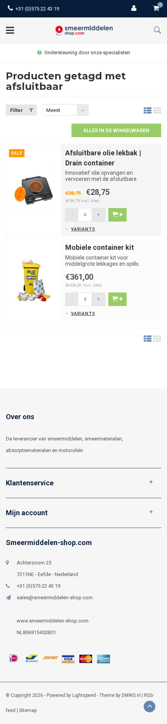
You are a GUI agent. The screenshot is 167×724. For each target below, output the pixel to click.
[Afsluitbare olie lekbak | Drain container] (33, 190)
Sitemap (28, 710)
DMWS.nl (131, 695)
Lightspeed (84, 695)
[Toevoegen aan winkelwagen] (117, 215)
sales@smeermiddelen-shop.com (55, 597)
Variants (83, 229)
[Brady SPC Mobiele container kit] (33, 279)
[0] (156, 9)
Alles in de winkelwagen (116, 130)
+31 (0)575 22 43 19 (37, 9)
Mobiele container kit (99, 247)
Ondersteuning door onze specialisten (87, 52)
